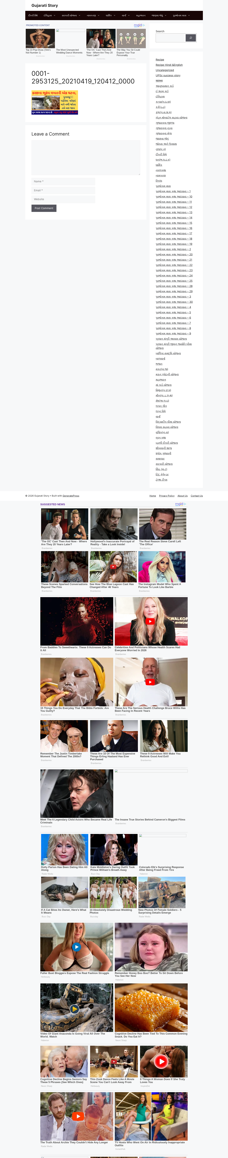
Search (160, 31)
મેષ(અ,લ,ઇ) (162, 400)
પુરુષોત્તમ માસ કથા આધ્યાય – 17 (174, 233)
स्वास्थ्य (159, 80)
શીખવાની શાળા (164, 448)
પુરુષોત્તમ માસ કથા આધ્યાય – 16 (174, 228)
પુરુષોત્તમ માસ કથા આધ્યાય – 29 (174, 291)
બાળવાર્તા (160, 358)
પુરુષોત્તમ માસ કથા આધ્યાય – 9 (173, 333)
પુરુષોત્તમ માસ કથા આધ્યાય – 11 (174, 201)
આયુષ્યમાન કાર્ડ (165, 86)
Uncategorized (165, 70)
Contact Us (197, 495)
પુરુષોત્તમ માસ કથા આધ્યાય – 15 (174, 222)
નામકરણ (91, 15)
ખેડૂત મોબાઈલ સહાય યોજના (171, 117)
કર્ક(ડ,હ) (160, 107)
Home (153, 495)
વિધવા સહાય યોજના (167, 427)
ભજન (159, 363)
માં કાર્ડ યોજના (164, 384)
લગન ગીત (161, 406)
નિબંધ (159, 180)
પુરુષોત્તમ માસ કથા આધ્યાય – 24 (174, 275)
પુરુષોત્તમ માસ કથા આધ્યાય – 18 (174, 238)
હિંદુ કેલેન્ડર (162, 474)
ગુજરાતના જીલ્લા (165, 122)
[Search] (191, 38)
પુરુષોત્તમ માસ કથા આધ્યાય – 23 (174, 270)
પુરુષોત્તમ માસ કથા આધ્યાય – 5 (173, 312)
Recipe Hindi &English (169, 64)
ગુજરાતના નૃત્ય (164, 128)
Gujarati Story (44, 5)
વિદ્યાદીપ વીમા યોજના (168, 421)
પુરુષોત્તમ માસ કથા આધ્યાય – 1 (173, 191)
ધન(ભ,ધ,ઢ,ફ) (163, 159)
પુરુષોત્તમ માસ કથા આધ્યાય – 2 (173, 249)
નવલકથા (161, 170)
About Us (183, 495)
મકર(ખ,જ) (162, 369)
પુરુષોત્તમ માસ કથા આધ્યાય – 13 (174, 212)
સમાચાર (160, 458)
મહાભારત (140, 15)
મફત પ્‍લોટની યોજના (167, 374)
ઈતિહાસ (48, 15)
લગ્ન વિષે (161, 411)
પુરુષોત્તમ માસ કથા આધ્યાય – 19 (174, 244)
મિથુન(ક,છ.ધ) (163, 390)
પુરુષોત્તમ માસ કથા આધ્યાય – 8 (173, 328)
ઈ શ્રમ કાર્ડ (162, 91)
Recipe (160, 59)
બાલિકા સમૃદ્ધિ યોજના (168, 353)
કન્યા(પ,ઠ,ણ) (163, 101)
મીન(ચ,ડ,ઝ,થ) (164, 395)
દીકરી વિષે (33, 15)
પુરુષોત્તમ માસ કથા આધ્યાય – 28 (174, 286)
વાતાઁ (124, 15)
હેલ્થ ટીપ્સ (161, 479)
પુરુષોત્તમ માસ (179, 15)
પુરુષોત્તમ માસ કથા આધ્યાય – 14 (174, 217)
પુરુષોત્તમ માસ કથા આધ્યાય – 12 (174, 207)
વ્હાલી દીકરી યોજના (167, 442)
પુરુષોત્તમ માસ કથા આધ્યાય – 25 (174, 280)
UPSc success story (168, 75)
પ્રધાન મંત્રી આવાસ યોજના (171, 338)
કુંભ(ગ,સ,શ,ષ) (164, 112)
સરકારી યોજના (69, 15)
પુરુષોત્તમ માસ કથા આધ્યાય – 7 (173, 323)
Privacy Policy (166, 495)
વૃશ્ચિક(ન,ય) (162, 432)
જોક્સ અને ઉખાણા (166, 143)
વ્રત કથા (161, 437)
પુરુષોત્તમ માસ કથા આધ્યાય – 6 (173, 317)
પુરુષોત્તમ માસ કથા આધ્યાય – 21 (174, 259)
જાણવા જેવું (157, 15)
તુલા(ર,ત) (161, 149)
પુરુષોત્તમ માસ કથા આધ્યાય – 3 (173, 296)
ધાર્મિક (109, 15)
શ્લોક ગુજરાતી (163, 453)
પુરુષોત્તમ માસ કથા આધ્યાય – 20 (174, 254)
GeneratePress (71, 495)
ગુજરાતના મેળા (164, 133)
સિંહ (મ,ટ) (161, 469)
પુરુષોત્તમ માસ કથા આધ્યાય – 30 (174, 301)
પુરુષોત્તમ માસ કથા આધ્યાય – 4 (173, 307)
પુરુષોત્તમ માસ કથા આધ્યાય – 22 (174, 265)
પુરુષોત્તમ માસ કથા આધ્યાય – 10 (174, 196)
